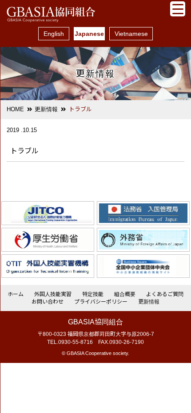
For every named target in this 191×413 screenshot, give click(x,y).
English (54, 33)
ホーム (16, 294)
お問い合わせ (48, 302)
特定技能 (92, 294)
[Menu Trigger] (177, 8)
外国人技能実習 (53, 294)
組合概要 (124, 294)
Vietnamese (131, 33)
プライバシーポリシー (100, 302)
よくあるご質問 (164, 294)
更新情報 (46, 109)
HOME (15, 109)
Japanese (89, 33)
